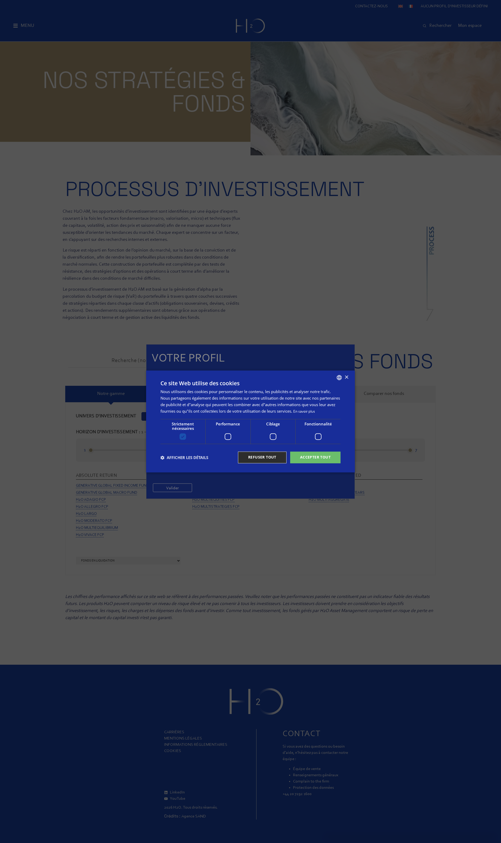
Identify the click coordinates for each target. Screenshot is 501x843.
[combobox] (339, 377)
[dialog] (250, 421)
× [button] (346, 377)
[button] (184, 457)
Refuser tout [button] (262, 457)
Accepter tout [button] (315, 457)
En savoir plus (304, 412)
